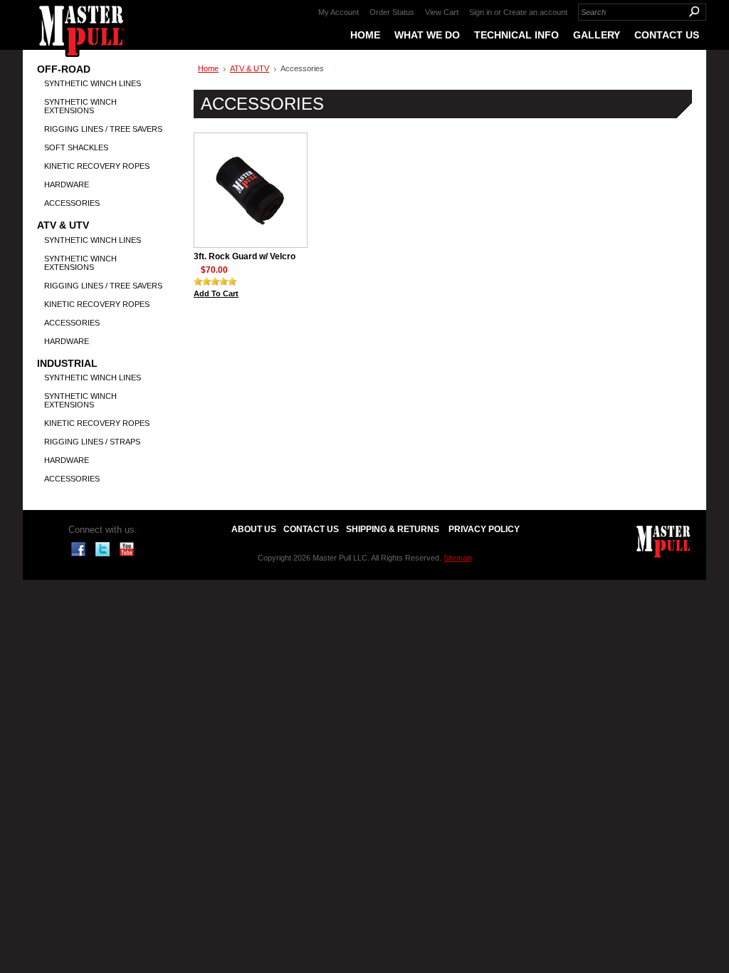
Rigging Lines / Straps (92, 441)
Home (208, 68)
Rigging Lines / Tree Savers (103, 129)
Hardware (66, 184)
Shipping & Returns (392, 529)
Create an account (535, 12)
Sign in (480, 12)
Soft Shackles (76, 147)
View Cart (441, 12)
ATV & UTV (63, 225)
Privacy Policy (484, 529)
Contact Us (311, 529)
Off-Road (63, 69)
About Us (253, 529)
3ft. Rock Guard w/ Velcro (244, 256)
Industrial (67, 363)
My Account (338, 12)
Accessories (72, 203)
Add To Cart (216, 293)
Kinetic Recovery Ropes (97, 166)
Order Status (391, 12)
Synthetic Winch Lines (92, 83)
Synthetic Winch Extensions (80, 106)
